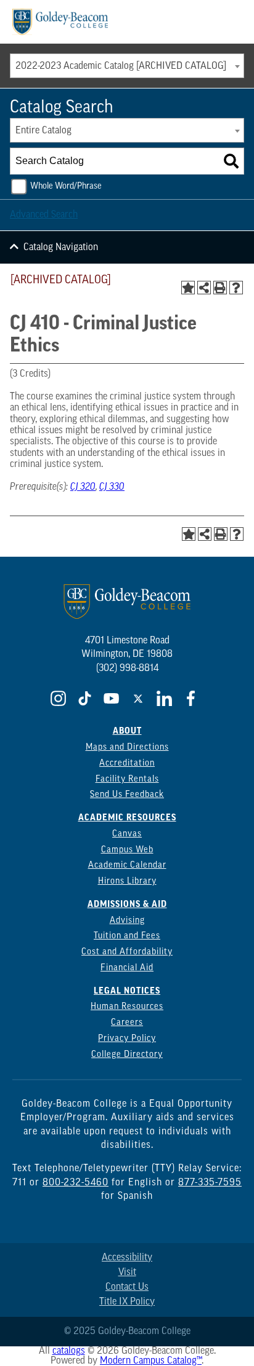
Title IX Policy (127, 1302)
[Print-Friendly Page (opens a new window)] (220, 287)
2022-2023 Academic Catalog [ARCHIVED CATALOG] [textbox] (120, 66)
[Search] (231, 161)
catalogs (68, 1351)
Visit (127, 1273)
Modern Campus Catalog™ (151, 1361)
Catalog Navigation (60, 248)
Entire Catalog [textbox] (43, 131)
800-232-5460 (76, 1183)
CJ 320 (83, 487)
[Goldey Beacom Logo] (60, 22)
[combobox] (127, 65)
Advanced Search (44, 215)
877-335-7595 (210, 1183)
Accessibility (127, 1258)
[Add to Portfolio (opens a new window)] (188, 287)
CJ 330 (112, 487)
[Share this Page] (204, 287)
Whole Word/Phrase (66, 186)
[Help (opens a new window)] (236, 287)
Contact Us (127, 1287)
